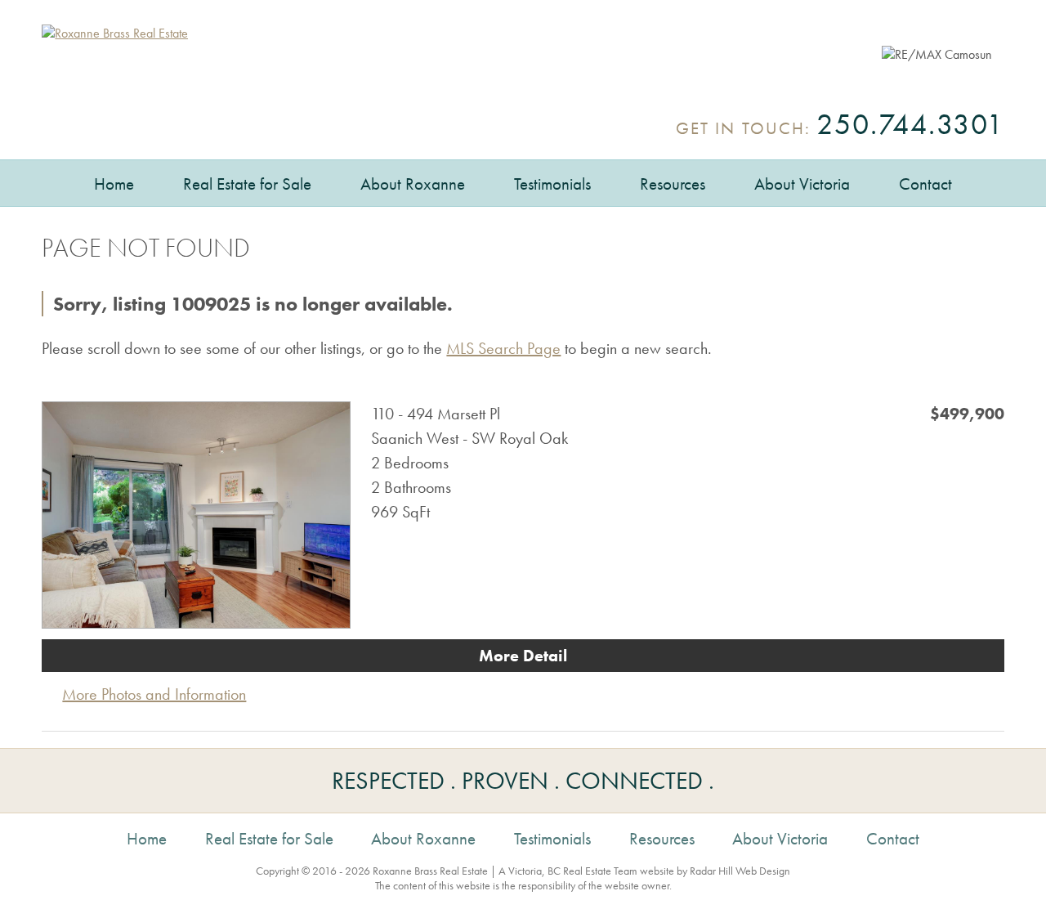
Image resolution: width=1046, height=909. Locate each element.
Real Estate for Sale (247, 183)
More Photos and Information (154, 694)
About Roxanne (412, 183)
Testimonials (552, 183)
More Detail (523, 655)
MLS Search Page (503, 348)
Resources (672, 183)
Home (114, 183)
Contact (925, 183)
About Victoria (802, 183)
